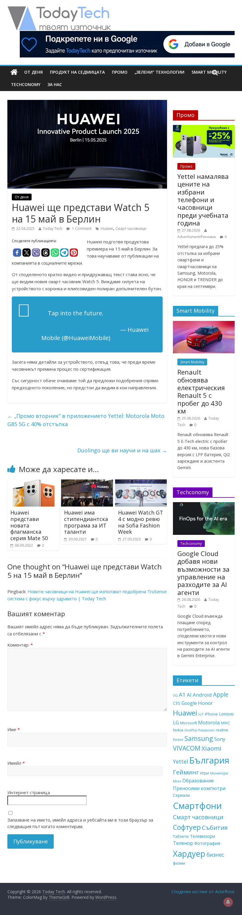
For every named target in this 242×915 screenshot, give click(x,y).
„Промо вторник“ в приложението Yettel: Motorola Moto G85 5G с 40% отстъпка (85, 420)
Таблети (181, 836)
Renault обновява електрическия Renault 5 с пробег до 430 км (201, 391)
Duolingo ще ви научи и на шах (122, 450)
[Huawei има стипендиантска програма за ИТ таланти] (87, 483)
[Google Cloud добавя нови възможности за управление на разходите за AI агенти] (204, 505)
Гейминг (186, 772)
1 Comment (81, 228)
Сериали (181, 795)
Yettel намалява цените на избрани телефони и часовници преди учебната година (203, 199)
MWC (225, 723)
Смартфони (197, 806)
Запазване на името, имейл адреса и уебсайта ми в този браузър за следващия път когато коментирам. (80, 823)
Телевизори (202, 836)
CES (176, 703)
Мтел (177, 781)
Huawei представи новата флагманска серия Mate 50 (29, 525)
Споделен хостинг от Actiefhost (203, 891)
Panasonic (206, 730)
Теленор (183, 843)
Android (202, 694)
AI (189, 694)
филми (179, 863)
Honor (205, 703)
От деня (33, 72)
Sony (219, 739)
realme (222, 730)
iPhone (211, 714)
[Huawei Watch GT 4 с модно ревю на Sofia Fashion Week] (141, 483)
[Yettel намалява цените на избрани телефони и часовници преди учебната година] (204, 128)
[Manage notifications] (228, 902)
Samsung (198, 738)
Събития (215, 827)
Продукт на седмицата (77, 72)
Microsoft (188, 723)
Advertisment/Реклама (196, 236)
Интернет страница (28, 792)
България (209, 760)
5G (175, 695)
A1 (182, 694)
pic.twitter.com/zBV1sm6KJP (81, 330)
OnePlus (190, 730)
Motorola (209, 722)
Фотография (207, 843)
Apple (220, 694)
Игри (204, 773)
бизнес (215, 854)
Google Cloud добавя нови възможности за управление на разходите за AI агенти (203, 573)
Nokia (178, 730)
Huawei (107, 228)
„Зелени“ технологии (159, 72)
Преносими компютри (199, 788)
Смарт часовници (130, 228)
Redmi (178, 739)
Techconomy (25, 84)
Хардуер (189, 853)
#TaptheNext (124, 313)
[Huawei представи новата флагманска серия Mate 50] (33, 483)
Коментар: (20, 645)
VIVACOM (186, 748)
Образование (198, 780)
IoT (201, 714)
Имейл (16, 763)
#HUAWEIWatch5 (119, 321)
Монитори (219, 773)
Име (13, 729)
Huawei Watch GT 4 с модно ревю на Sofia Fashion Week (140, 522)
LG (176, 722)
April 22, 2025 (130, 338)
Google (189, 703)
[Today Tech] (59, 9)
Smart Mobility (192, 362)
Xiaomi (211, 748)
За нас (55, 84)
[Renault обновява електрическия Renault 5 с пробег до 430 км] (204, 324)
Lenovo (226, 714)
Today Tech (52, 228)
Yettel (180, 761)
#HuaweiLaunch (71, 321)
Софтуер (187, 827)
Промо (119, 72)
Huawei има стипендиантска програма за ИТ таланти (86, 522)
